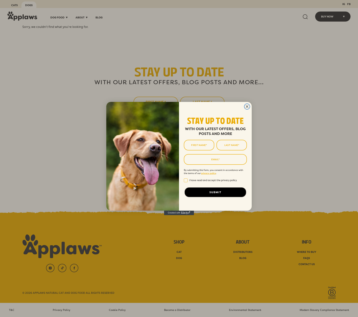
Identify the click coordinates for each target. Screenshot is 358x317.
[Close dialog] (247, 106)
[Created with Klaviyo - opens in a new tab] (179, 213)
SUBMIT (215, 192)
